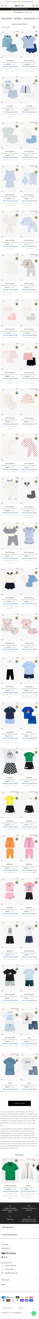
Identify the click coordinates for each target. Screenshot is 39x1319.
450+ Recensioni (26, 12)
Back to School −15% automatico (19, 1)
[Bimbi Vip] (19, 6)
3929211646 (9, 1269)
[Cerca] (6, 6)
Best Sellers (19, 1155)
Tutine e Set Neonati (7, 18)
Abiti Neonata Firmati (29, 18)
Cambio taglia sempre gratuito (20, 9)
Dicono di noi (6, 1248)
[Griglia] (34, 27)
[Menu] (2, 6)
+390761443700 (10, 1266)
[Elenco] (36, 27)
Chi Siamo (5, 1244)
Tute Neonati (17, 18)
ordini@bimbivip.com (11, 1273)
